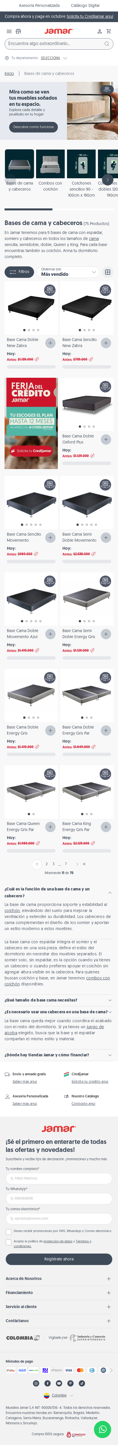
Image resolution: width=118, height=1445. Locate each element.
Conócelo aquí (83, 1104)
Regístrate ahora (59, 1259)
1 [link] (37, 864)
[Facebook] (47, 1383)
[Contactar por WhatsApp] (102, 1429)
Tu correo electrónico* (23, 1209)
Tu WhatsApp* (16, 1189)
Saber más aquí (25, 1082)
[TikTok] (81, 1383)
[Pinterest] (70, 1383)
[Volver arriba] (102, 1410)
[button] (108, 31)
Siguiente (76, 864)
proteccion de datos (58, 1241)
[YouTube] (59, 1383)
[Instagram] (36, 1383)
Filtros (24, 272)
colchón (12, 911)
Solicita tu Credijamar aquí (90, 17)
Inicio (9, 74)
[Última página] (84, 864)
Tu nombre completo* (22, 1169)
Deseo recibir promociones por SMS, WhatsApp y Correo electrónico (62, 1231)
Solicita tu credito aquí (90, 1082)
